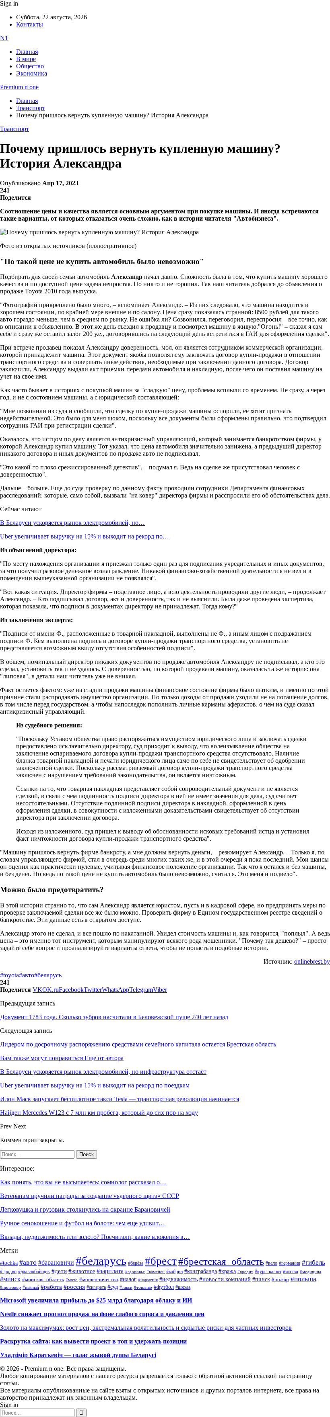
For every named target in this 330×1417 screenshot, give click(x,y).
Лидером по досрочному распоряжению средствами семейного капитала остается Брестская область (138, 1044)
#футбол (164, 1287)
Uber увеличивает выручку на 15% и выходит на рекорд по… (84, 536)
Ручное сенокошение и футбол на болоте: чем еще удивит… (82, 1223)
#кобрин (174, 1271)
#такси (126, 1287)
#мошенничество (98, 1279)
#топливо (143, 1287)
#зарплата (110, 1271)
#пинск (261, 1279)
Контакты (29, 24)
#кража (227, 1271)
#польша (303, 1279)
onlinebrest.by (312, 961)
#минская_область (43, 1279)
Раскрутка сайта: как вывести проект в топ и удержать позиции (93, 1341)
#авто (26, 975)
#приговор (10, 1287)
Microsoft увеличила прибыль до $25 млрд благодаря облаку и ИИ (96, 1300)
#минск (10, 1279)
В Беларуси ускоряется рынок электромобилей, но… (72, 522)
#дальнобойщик (34, 1271)
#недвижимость (178, 1279)
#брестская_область (221, 1261)
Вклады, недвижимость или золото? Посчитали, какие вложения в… (95, 1236)
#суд (112, 1287)
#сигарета (96, 1287)
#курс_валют (268, 1271)
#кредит (245, 1271)
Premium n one (19, 87)
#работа (51, 1287)
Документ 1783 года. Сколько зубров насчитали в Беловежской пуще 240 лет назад (114, 1017)
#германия (289, 1263)
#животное (81, 1271)
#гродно (8, 1271)
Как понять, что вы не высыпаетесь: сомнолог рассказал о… (83, 1182)
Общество (30, 66)
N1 (4, 38)
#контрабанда (200, 1271)
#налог (128, 1279)
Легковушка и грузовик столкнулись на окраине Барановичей (85, 1209)
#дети (59, 1271)
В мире (26, 58)
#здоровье (135, 1271)
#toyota (9, 975)
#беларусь (48, 975)
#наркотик (148, 1280)
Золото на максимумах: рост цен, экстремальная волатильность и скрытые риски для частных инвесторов (146, 1327)
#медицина (310, 1271)
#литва (290, 1271)
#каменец (155, 1271)
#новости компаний (225, 1279)
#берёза (135, 1263)
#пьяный (31, 1287)
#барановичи (56, 1262)
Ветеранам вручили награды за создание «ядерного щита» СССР (89, 1195)
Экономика (31, 73)
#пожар (280, 1279)
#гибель (313, 1262)
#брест (161, 1261)
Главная (27, 51)
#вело (271, 1263)
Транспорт (14, 128)
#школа (182, 1287)
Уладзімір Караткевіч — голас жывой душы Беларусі (78, 1354)
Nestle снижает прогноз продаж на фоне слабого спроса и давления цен (102, 1314)
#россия (74, 1287)
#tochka (9, 1262)
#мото (72, 1279)
